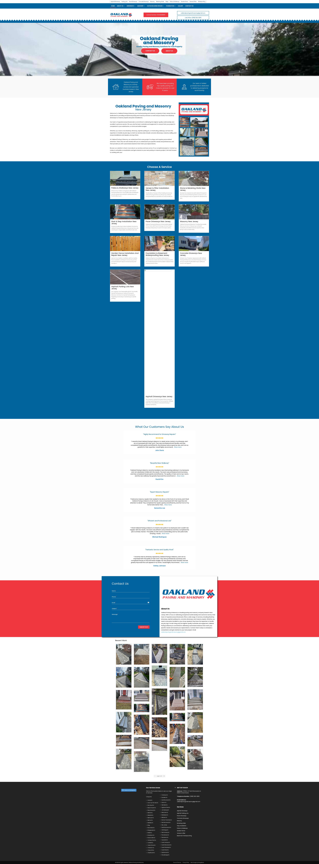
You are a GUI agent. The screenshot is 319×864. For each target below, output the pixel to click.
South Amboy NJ (165, 842)
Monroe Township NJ (166, 820)
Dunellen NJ (164, 797)
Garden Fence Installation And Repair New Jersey (125, 254)
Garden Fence (181, 831)
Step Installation (181, 826)
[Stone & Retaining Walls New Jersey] (194, 178)
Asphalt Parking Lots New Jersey (122, 287)
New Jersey (164, 825)
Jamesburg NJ (165, 810)
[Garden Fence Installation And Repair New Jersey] (125, 243)
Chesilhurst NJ (151, 852)
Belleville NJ (150, 815)
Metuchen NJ (164, 812)
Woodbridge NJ (165, 855)
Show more (178, 447)
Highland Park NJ (165, 807)
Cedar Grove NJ (152, 845)
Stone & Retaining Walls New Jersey (192, 189)
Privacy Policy (186, 862)
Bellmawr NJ (151, 817)
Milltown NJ (164, 817)
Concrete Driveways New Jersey (191, 254)
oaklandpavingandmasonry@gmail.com (173, 632)
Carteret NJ (150, 842)
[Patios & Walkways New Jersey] (125, 178)
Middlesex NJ (164, 815)
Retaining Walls (181, 823)
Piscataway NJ (165, 835)
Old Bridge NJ (164, 830)
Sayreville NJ (164, 840)
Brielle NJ (150, 832)
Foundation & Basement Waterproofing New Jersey (157, 254)
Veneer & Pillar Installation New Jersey (157, 189)
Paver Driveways (181, 816)
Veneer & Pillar (181, 833)
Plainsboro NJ (164, 837)
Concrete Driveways (183, 818)
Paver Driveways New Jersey (158, 221)
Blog (149, 825)
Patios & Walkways (182, 828)
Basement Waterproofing (184, 836)
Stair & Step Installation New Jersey (123, 222)
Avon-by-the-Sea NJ (153, 802)
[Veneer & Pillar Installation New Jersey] (159, 178)
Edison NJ (163, 802)
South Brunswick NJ (166, 845)
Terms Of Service (177, 862)
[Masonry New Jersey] (194, 211)
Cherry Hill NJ (151, 850)
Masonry (179, 821)
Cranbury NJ (164, 795)
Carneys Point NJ (152, 840)
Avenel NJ (150, 800)
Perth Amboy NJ (165, 832)
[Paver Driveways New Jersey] (159, 211)
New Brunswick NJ (165, 822)
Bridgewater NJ (151, 830)
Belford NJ (150, 812)
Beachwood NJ (151, 810)
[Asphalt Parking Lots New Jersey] (125, 277)
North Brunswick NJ (166, 827)
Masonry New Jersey (189, 221)
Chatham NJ (151, 847)
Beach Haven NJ (152, 807)
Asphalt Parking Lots (182, 813)
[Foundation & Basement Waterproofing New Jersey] (159, 243)
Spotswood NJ (165, 852)
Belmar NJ (150, 820)
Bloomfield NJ (151, 827)
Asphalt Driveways (182, 811)
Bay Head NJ (151, 805)
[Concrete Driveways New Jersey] (194, 243)
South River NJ (165, 850)
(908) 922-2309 (194, 796)
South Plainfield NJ (166, 847)
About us (169, 51)
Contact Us (150, 51)
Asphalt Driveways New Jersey (159, 396)
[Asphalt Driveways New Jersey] (159, 332)
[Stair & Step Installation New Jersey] (125, 211)
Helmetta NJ (164, 805)
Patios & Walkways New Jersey (124, 188)
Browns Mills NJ (151, 837)
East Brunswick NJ (166, 800)
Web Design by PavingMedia (197, 862)
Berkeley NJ (150, 822)
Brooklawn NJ (151, 835)
